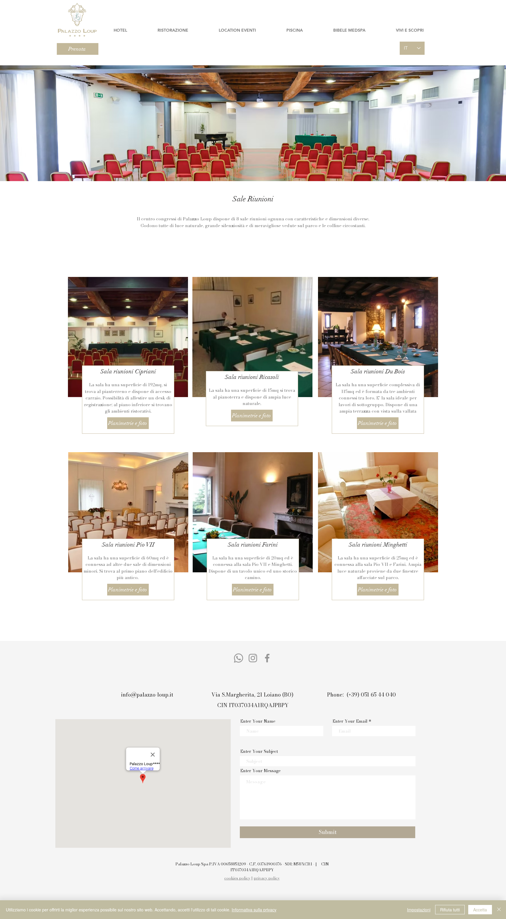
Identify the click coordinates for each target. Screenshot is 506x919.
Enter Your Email (350, 721)
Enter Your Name (257, 721)
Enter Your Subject (259, 751)
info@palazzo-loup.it (147, 695)
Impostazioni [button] (418, 910)
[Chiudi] (498, 909)
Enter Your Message (260, 771)
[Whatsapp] (238, 658)
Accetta (480, 910)
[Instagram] (253, 658)
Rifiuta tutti (450, 910)
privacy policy (267, 878)
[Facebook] (267, 658)
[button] (120, 30)
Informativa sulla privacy (254, 910)
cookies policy (237, 878)
